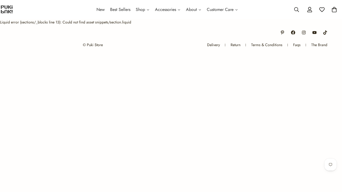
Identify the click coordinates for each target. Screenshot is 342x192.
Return (235, 44)
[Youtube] (314, 32)
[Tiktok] (325, 32)
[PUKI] (6, 9)
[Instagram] (304, 32)
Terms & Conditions (266, 44)
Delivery (213, 44)
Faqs (297, 44)
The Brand (319, 44)
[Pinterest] (282, 32)
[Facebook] (293, 32)
